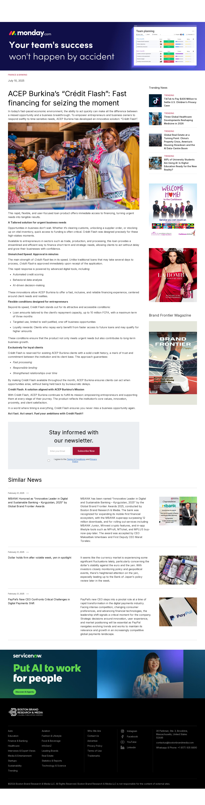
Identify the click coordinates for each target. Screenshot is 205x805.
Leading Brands (50, 750)
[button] (6, 46)
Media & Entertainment (20, 755)
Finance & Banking (18, 740)
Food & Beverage (51, 740)
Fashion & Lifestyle (52, 735)
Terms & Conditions (76, 459)
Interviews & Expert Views (21, 750)
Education (13, 735)
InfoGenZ (47, 745)
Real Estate (47, 755)
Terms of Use (94, 750)
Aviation (46, 731)
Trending (13, 770)
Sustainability (15, 765)
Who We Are (94, 731)
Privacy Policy (94, 745)
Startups (12, 760)
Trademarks (93, 755)
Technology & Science (54, 765)
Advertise (92, 740)
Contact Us (93, 735)
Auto (10, 731)
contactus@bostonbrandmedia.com (175, 742)
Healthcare (14, 745)
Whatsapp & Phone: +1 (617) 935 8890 (176, 747)
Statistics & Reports (52, 760)
